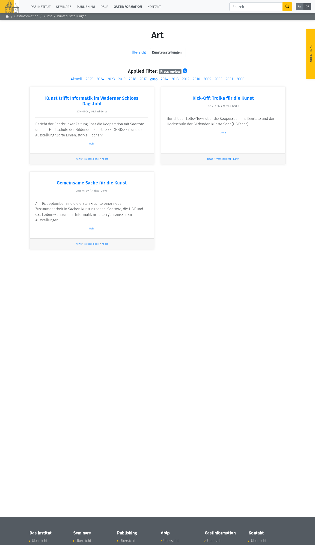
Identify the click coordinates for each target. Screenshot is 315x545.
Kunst (48, 16)
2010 (196, 79)
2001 (229, 79)
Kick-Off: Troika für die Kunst (223, 98)
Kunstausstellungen (71, 16)
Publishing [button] (86, 7)
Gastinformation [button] (128, 7)
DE (307, 7)
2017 (143, 79)
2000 (240, 79)
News (79, 158)
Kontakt (154, 7)
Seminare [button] (63, 7)
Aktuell (76, 79)
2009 (207, 79)
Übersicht (139, 52)
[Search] (287, 6)
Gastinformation (26, 16)
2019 (121, 79)
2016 (154, 79)
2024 (100, 79)
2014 (164, 79)
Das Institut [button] (41, 7)
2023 (111, 79)
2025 (89, 79)
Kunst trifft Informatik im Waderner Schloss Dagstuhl (91, 100)
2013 (175, 79)
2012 (185, 79)
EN (300, 7)
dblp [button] (104, 7)
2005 (218, 79)
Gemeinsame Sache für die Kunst (92, 183)
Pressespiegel (91, 158)
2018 (132, 79)
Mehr (92, 143)
